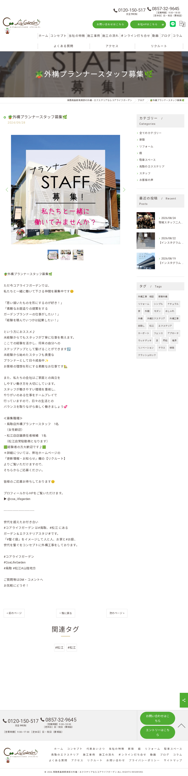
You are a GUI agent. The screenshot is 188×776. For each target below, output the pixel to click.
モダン (157, 311)
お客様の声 (146, 180)
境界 (174, 340)
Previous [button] (7, 189)
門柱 (165, 340)
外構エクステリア (156, 318)
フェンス (158, 333)
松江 (151, 326)
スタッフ (145, 173)
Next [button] (123, 189)
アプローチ (173, 333)
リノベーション (146, 348)
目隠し (141, 326)
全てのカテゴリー (150, 133)
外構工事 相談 (146, 296)
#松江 (59, 647)
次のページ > (116, 613)
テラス (161, 348)
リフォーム (146, 146)
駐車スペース (147, 160)
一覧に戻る (65, 613)
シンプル (158, 304)
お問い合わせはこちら (110, 24)
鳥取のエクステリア (151, 166)
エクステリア (165, 326)
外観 (147, 311)
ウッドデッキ (144, 340)
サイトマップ (173, 760)
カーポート (143, 333)
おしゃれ (169, 311)
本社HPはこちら (148, 24)
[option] (65, 189)
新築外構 (162, 296)
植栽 (172, 348)
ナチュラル (173, 304)
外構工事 (174, 318)
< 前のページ (14, 613)
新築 (142, 139)
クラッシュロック (147, 355)
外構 (140, 318)
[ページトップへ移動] (181, 725)
